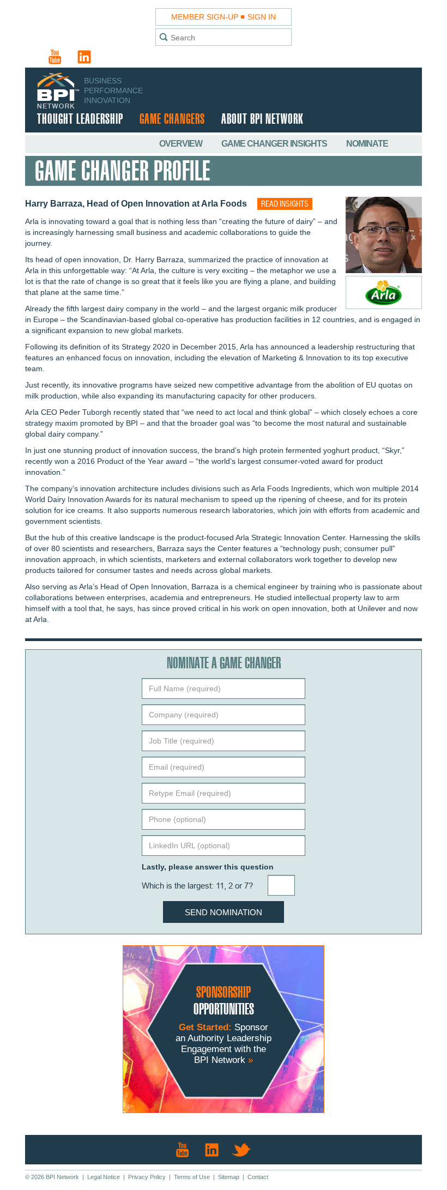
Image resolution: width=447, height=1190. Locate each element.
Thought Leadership (80, 119)
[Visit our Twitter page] (241, 1149)
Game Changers (172, 119)
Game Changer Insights (275, 143)
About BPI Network (262, 119)
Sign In (261, 17)
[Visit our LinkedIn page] (84, 57)
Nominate (367, 143)
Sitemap (228, 1177)
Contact (257, 1177)
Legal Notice (103, 1177)
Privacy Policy (147, 1177)
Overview (181, 143)
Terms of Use (192, 1177)
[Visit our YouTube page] (55, 57)
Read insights (285, 204)
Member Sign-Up (204, 17)
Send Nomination (223, 912)
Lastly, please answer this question (208, 866)
